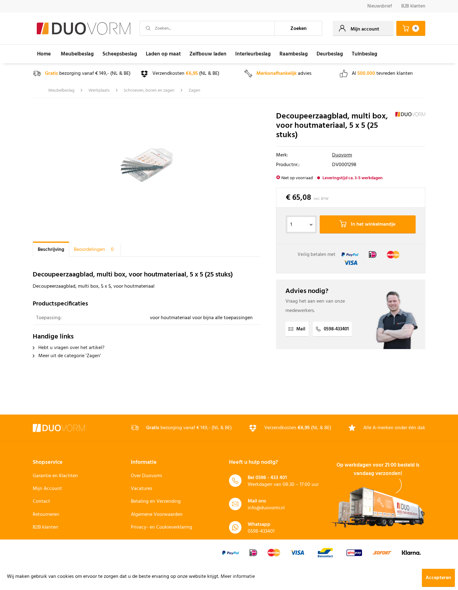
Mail (300, 329)
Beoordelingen (94, 250)
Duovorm (342, 155)
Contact (41, 501)
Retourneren (46, 515)
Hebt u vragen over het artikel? (70, 348)
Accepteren (438, 578)
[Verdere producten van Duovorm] (410, 123)
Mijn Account (47, 489)
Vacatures (141, 489)
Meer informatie (238, 577)
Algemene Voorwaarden (157, 515)
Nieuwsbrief (379, 6)
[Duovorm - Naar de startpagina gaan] (83, 28)
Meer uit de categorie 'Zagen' (69, 356)
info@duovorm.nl (266, 508)
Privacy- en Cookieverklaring (161, 527)
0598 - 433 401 (271, 478)
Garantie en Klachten (55, 476)
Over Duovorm (146, 476)
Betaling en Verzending (156, 501)
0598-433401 (336, 329)
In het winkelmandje (372, 224)
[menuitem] (380, 6)
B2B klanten (413, 6)
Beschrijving (51, 250)
